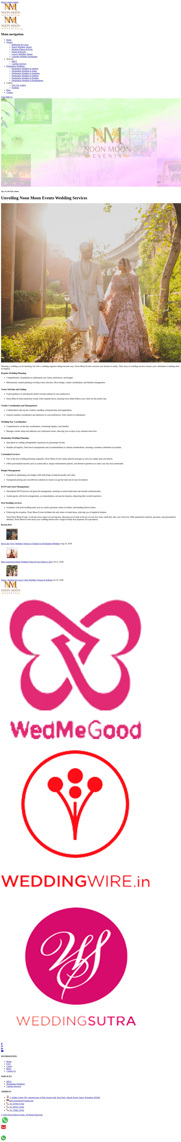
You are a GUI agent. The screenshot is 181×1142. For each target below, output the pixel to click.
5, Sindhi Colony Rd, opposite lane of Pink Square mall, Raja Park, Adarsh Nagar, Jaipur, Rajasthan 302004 (54, 1097)
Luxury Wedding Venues (22, 54)
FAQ (8, 1064)
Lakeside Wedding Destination (24, 56)
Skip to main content (9, 2)
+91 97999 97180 (16, 1104)
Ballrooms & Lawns (20, 44)
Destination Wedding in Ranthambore (27, 80)
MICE (14, 61)
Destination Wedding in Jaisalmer (26, 73)
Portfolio (15, 88)
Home (9, 40)
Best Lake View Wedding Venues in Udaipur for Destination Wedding (30, 543)
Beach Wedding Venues (22, 47)
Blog (8, 90)
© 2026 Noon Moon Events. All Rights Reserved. (22, 1115)
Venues (9, 42)
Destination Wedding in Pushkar (25, 78)
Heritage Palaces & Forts (22, 49)
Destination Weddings (15, 66)
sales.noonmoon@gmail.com (21, 1101)
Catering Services (19, 64)
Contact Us (11, 1071)
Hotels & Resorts (19, 52)
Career (9, 1066)
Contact (9, 92)
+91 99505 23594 (16, 1107)
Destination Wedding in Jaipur (24, 71)
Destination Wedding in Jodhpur (25, 76)
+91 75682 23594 (16, 1110)
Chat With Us (6, 97)
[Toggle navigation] (22, 29)
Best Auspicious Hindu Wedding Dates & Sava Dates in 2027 (27, 562)
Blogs (8, 1069)
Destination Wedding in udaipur (25, 68)
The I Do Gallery (19, 85)
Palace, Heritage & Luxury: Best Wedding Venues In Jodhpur (27, 580)
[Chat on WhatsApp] (5, 1123)
